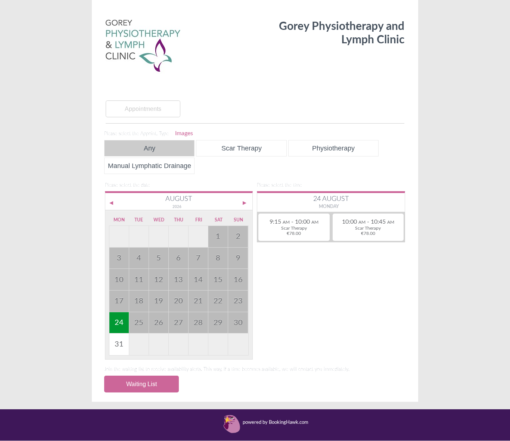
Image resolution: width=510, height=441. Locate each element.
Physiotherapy (333, 148)
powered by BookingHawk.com (275, 422)
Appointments (143, 109)
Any (149, 148)
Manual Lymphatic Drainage (149, 166)
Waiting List (141, 384)
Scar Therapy (241, 148)
